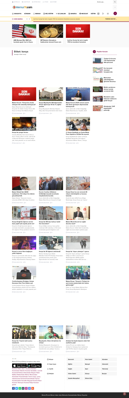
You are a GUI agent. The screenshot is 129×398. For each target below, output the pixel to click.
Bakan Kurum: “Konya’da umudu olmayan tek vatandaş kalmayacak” (24, 104)
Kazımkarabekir (16, 380)
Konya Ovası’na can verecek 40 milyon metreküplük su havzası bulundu (76, 194)
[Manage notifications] (124, 393)
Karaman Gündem (31, 369)
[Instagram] (26, 388)
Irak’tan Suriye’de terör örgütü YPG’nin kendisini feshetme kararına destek (56, 19)
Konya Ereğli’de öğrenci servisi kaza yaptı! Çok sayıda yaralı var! (23, 223)
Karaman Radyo (28, 382)
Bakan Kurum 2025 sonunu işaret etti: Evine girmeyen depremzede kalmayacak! (77, 104)
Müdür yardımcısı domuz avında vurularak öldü (109, 89)
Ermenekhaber (30, 378)
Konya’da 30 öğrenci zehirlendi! (49, 251)
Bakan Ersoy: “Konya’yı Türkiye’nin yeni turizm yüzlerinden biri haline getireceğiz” (77, 283)
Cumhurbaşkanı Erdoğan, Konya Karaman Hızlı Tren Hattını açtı (23, 282)
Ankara (21, 373)
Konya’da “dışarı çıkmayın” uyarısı (77, 251)
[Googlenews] (29, 388)
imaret (30, 376)
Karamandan (15, 371)
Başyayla (29, 380)
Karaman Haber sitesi (18, 369)
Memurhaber (33, 374)
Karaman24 (15, 373)
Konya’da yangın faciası (20, 132)
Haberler (22, 371)
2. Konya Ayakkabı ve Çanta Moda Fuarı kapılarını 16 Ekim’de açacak (77, 133)
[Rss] (32, 388)
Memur (27, 374)
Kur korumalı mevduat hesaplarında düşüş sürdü (108, 71)
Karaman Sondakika (31, 371)
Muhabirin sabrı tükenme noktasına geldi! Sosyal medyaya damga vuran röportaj (110, 100)
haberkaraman (16, 378)
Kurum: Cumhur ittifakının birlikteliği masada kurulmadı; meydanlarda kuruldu (49, 194)
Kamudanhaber (23, 376)
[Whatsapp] (20, 388)
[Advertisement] (51, 70)
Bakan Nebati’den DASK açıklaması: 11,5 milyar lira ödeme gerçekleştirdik (23, 194)
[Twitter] (16, 388)
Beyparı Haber (35, 373)
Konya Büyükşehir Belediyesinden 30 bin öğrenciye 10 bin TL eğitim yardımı (50, 104)
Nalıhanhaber (21, 374)
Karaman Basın (37, 380)
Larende (39, 371)
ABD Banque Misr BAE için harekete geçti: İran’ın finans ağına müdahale (23, 42)
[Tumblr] (23, 388)
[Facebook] (13, 388)
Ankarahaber (27, 373)
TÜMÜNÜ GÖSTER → (111, 19)
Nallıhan (14, 374)
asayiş (34, 376)
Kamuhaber (15, 376)
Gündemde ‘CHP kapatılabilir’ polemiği (109, 108)
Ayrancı (37, 378)
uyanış (38, 376)
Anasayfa (16, 54)
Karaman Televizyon (18, 382)
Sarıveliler (24, 380)
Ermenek (23, 378)
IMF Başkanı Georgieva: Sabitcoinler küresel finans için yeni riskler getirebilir (50, 42)
